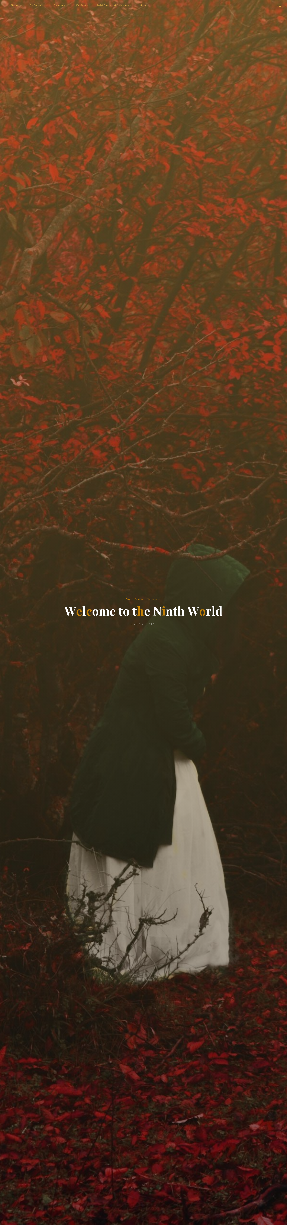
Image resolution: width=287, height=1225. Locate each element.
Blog (128, 599)
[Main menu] (278, 5)
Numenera (153, 599)
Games (139, 599)
